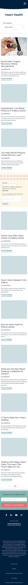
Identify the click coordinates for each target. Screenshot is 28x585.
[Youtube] (16, 515)
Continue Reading (6, 78)
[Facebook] (6, 515)
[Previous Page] (9, 486)
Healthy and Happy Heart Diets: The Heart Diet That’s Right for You (13, 464)
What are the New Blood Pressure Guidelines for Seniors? (13, 371)
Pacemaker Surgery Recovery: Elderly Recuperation (10, 63)
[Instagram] (21, 515)
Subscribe (5, 204)
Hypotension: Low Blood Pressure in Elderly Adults (13, 109)
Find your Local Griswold (14, 505)
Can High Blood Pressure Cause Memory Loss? (13, 153)
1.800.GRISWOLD (14, 524)
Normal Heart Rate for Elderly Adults (12, 325)
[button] (25, 3)
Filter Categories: (8, 25)
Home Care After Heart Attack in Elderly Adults (12, 236)
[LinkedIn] (11, 515)
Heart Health (9, 27)
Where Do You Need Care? (14, 494)
